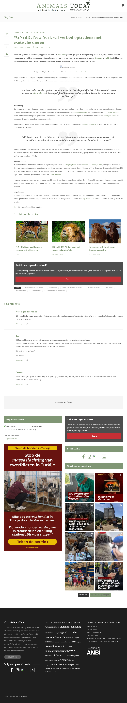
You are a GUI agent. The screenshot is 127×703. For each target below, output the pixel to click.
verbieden (108, 58)
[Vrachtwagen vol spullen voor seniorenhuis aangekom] (79, 576)
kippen (70, 646)
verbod (62, 664)
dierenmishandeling (70, 626)
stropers (47, 665)
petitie (76, 656)
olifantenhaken (55, 175)
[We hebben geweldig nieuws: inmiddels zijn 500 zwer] (79, 487)
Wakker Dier (58, 668)
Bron (15, 207)
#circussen (53, 288)
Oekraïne (48, 656)
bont (78, 623)
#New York (109, 288)
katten (64, 646)
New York (62, 55)
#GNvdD (17, 32)
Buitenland (27, 32)
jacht (74, 641)
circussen (98, 58)
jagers (79, 642)
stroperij (72, 659)
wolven (47, 672)
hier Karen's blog (13, 435)
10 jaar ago (19, 324)
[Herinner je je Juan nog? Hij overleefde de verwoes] (109, 546)
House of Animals (17, 429)
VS (52, 668)
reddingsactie (55, 660)
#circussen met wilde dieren (72, 288)
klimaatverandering (56, 650)
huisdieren (69, 638)
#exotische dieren (94, 288)
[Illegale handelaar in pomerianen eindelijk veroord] (109, 576)
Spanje (64, 659)
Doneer (68, 279)
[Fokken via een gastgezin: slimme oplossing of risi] (79, 517)
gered (64, 632)
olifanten (57, 655)
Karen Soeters (37, 426)
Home (73, 17)
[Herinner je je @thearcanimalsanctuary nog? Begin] (109, 517)
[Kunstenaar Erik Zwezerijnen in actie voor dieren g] (109, 487)
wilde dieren (113, 112)
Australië (68, 622)
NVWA (71, 650)
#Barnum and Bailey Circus (34, 288)
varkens (54, 664)
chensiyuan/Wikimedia (79, 72)
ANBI (118, 622)
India (52, 642)
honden (73, 632)
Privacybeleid (91, 622)
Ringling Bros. (70, 165)
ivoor (69, 642)
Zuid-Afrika (53, 672)
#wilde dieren (36, 291)
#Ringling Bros (21, 291)
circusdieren (39, 93)
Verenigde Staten (109, 116)
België (74, 623)
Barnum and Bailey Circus (92, 165)
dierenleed (55, 627)
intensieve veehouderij (61, 642)
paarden (70, 655)
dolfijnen (57, 633)
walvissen (66, 668)
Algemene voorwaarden (106, 622)
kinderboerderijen (80, 112)
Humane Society (89, 124)
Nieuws (80, 17)
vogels (47, 668)
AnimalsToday (18, 47)
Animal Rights (59, 623)
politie (47, 660)
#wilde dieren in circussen (56, 291)
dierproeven (49, 633)
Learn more (12, 657)
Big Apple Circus (89, 199)
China (48, 627)
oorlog (64, 655)
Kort (36, 32)
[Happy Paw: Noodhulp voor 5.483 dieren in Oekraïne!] (79, 546)
